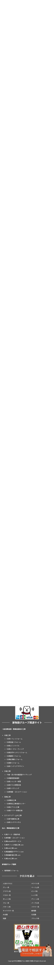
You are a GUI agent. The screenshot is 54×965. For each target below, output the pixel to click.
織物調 (33, 911)
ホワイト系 (35, 883)
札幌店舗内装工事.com (12, 855)
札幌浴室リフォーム (14, 742)
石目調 (33, 915)
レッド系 (34, 895)
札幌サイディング (13, 788)
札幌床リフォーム (13, 763)
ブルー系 (6, 903)
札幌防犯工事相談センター (16, 804)
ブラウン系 (7, 891)
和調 (4, 918)
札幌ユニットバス (13, 746)
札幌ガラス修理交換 (14, 785)
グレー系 (6, 887)
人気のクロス (7, 883)
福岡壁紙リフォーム (11, 871)
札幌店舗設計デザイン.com (14, 852)
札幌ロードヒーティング (15, 749)
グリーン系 (35, 899)
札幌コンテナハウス (14, 822)
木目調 (5, 915)
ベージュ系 (35, 887)
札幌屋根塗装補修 (13, 778)
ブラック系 (35, 918)
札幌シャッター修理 (14, 782)
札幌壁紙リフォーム (14, 756)
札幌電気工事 (11, 800)
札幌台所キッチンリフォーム (17, 753)
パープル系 (35, 903)
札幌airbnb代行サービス (12, 841)
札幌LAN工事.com (10, 848)
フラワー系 (35, 907)
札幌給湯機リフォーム (14, 759)
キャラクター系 (8, 911)
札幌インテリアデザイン (15, 766)
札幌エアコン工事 (13, 807)
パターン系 (7, 907)
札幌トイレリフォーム (14, 739)
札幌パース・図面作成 (12, 834)
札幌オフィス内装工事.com (14, 845)
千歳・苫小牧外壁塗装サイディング (19, 775)
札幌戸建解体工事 (13, 819)
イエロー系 (7, 895)
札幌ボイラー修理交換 (14, 811)
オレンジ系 (7, 899)
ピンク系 (34, 891)
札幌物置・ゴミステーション (17, 792)
